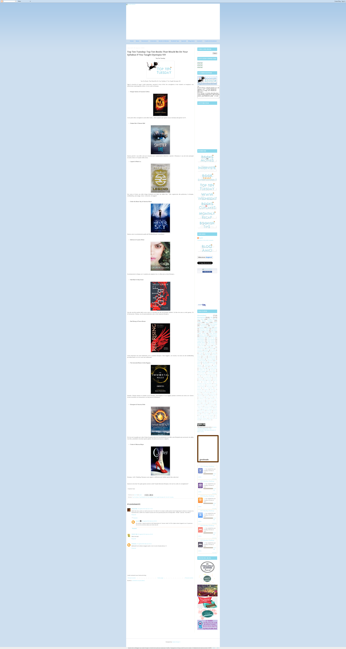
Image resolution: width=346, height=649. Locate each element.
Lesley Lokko (209, 401)
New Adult (200, 319)
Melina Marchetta (208, 378)
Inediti (199, 322)
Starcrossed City (207, 412)
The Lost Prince (209, 416)
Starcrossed (207, 365)
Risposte (135, 518)
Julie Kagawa (207, 353)
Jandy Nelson (202, 368)
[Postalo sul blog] (147, 495)
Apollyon (206, 389)
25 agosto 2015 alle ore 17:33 (145, 508)
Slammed (199, 365)
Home (132, 41)
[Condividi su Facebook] (150, 495)
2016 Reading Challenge (207, 496)
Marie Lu (213, 347)
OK (218, 648)
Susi (204, 469)
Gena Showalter (213, 366)
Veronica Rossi (211, 371)
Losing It (204, 357)
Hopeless (199, 377)
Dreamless (205, 394)
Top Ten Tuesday (170, 497)
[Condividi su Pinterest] (152, 495)
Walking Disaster (200, 386)
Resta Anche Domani (212, 368)
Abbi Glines (214, 330)
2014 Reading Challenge (207, 466)
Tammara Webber (207, 381)
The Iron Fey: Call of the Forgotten (206, 415)
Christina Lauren (212, 356)
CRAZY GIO (134, 534)
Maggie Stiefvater (201, 344)
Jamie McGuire (213, 333)
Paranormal (203, 325)
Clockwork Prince (200, 391)
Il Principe (215, 377)
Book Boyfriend (200, 359)
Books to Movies (164, 41)
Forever (199, 357)
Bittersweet (213, 389)
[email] (202, 65)
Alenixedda (134, 508)
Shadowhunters (213, 335)
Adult (216, 327)
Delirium (206, 366)
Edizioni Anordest (205, 375)
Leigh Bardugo (211, 342)
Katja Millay (204, 362)
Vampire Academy (201, 371)
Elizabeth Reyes (212, 394)
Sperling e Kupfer (204, 329)
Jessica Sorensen (204, 347)
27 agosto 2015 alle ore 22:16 (144, 543)
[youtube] (200, 67)
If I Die (215, 397)
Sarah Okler (209, 410)
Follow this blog (207, 271)
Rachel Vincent (210, 348)
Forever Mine (201, 397)
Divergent (208, 345)
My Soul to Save (210, 404)
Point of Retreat (202, 380)
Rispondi (134, 514)
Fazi (201, 332)
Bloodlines (206, 350)
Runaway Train (202, 410)
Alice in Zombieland (207, 387)
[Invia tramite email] (145, 495)
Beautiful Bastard (201, 372)
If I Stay (200, 353)
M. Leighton (205, 403)
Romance (201, 318)
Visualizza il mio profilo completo (205, 240)
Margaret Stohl (212, 362)
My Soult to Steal (207, 406)
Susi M (137, 521)
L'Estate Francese (210, 400)
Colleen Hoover (201, 333)
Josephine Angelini (201, 360)
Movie (198, 363)
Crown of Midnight (211, 359)
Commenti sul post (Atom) (138, 580)
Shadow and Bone (203, 369)
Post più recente (132, 578)
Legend (214, 353)
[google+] (198, 67)
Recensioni (144, 41)
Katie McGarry (200, 339)
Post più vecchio (189, 578)
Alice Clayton (200, 354)
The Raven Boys (212, 357)
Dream (200, 394)
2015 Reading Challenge (207, 481)
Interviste (153, 41)
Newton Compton (207, 321)
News (137, 41)
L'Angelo (200, 378)
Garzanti (207, 332)
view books (214, 478)
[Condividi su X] (149, 495)
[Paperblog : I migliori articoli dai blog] (201, 306)
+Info (213, 648)
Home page (160, 578)
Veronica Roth (200, 345)
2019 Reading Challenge (207, 540)
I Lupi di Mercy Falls (207, 377)
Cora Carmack (211, 339)
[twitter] (200, 63)
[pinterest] (198, 65)
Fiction (215, 322)
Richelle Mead (201, 342)
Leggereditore (200, 341)
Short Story (207, 354)
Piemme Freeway (204, 336)
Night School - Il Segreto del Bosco (209, 409)
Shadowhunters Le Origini (209, 363)
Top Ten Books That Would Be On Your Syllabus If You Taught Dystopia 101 (148, 497)
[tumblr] (202, 67)
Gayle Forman (211, 341)
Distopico (209, 327)
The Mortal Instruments (202, 351)
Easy (198, 375)
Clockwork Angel (202, 374)
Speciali (183, 41)
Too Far (204, 356)
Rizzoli (213, 332)
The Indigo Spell (213, 413)
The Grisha (213, 350)
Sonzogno (213, 369)
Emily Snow (199, 395)
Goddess (213, 375)
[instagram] (200, 65)
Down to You (214, 392)
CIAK (216, 372)
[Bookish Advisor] (207, 84)
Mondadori (214, 329)
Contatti (199, 41)
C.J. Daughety (210, 372)
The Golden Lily (204, 413)
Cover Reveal (213, 324)
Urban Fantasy (212, 319)
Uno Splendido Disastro (206, 419)
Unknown (134, 543)
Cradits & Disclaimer (211, 41)
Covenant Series (201, 348)
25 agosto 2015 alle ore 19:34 (149, 521)
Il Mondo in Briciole (203, 398)
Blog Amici (191, 41)
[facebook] (198, 63)
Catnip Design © (176, 642)
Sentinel (209, 380)
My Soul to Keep (202, 404)
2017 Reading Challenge (207, 511)
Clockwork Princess (212, 374)
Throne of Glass (211, 344)
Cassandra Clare (204, 330)
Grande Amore (209, 397)
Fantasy (203, 324)
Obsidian (215, 378)
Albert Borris (209, 386)
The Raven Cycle (213, 351)
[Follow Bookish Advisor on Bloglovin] (205, 258)
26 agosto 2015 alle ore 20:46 (145, 534)
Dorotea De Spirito (206, 392)
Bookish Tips (175, 41)
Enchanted (206, 395)
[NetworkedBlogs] (207, 269)
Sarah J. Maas (203, 335)
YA (211, 318)
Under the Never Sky (211, 384)
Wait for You (211, 338)
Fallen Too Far (214, 395)
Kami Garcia (210, 360)
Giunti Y (215, 345)
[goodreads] (202, 63)
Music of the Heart (213, 403)
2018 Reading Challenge (207, 525)
